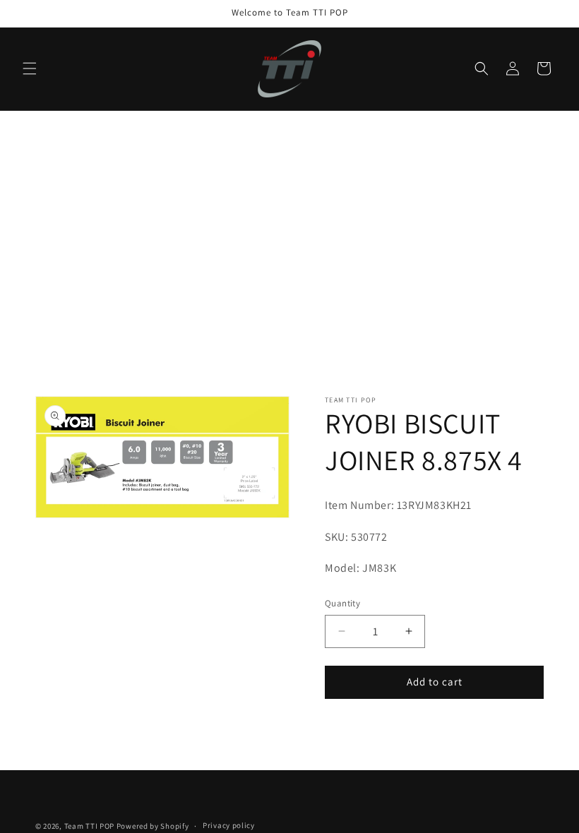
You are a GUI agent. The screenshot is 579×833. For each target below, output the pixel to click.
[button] (29, 68)
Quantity (342, 603)
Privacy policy (229, 825)
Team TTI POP (89, 826)
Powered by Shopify (153, 826)
